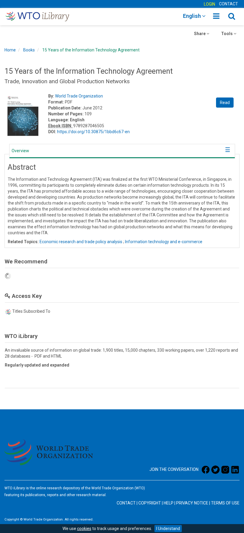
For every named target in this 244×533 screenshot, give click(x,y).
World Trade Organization (79, 96)
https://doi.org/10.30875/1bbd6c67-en (93, 131)
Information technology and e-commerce (163, 241)
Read (225, 102)
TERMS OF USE (225, 503)
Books (29, 50)
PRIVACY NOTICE (192, 503)
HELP (168, 503)
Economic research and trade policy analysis (81, 241)
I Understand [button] (168, 528)
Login (209, 4)
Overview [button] (20, 150)
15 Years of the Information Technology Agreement (91, 50)
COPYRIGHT (149, 503)
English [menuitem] (192, 16)
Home (10, 50)
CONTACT (228, 3)
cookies (84, 528)
